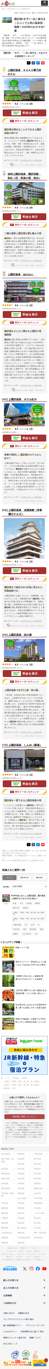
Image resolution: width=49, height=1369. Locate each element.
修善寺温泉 (38, 1188)
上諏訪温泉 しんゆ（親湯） (25, 745)
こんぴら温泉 (39, 1213)
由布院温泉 (38, 1238)
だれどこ (21, 1251)
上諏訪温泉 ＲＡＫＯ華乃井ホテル (24, 72)
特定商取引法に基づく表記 (32, 1331)
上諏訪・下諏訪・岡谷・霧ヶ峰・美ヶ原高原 (28, 913)
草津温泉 (37, 1169)
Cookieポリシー (10, 1331)
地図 (23, 107)
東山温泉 (37, 1164)
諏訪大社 (16, 908)
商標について (35, 1337)
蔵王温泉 (4, 1169)
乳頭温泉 (20, 1159)
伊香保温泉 (5, 1174)
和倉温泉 (20, 1193)
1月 (26, 925)
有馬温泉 (20, 1208)
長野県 (37, 903)
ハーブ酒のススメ (39, 1259)
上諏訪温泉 (17, 925)
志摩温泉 (4, 1238)
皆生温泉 (37, 1218)
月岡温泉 (20, 1183)
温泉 (24, 929)
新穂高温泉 (38, 1203)
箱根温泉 (20, 1233)
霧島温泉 (4, 1228)
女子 (21, 903)
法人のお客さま (11, 1287)
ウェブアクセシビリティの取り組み (18, 1319)
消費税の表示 (23, 1313)
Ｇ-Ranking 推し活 (8, 1259)
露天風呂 (33, 929)
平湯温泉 (20, 1203)
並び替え (6, 887)
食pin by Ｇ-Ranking (23, 1259)
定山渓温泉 (5, 1154)
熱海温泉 (4, 1243)
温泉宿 (15, 934)
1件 (31, 429)
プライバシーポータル (35, 1325)
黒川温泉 (37, 1223)
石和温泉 (37, 1183)
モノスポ (42, 1254)
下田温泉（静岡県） (7, 1194)
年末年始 (16, 929)
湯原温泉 (4, 1223)
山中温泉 (37, 1193)
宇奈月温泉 (38, 1198)
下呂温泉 (4, 1203)
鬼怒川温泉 (5, 1178)
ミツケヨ (27, 1257)
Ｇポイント (35, 1248)
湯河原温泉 (5, 1188)
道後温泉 (20, 1213)
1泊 (36, 934)
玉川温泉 (37, 1228)
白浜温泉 (37, 1208)
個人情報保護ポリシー (12, 1325)
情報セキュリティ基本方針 (14, 1337)
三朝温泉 (4, 1218)
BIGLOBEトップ (10, 1343)
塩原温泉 (20, 1178)
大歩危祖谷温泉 (23, 1238)
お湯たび (37, 1251)
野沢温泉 (37, 1178)
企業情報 (7, 1295)
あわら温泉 (21, 1198)
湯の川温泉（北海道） (7, 1160)
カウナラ (19, 1257)
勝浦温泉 (4, 1213)
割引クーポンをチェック (27, 121)
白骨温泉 (4, 1183)
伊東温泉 (20, 1188)
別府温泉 (20, 1223)
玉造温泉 (20, 1218)
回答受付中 (24, 878)
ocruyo (29, 1251)
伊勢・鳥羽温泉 (40, 1233)
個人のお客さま (11, 1280)
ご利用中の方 (9, 1303)
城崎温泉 (4, 1208)
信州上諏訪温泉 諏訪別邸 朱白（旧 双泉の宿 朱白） (24, 176)
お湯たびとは (12, 1248)
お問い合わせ (9, 1313)
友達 (14, 903)
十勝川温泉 (38, 1154)
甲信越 (29, 903)
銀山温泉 (20, 1169)
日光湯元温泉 (6, 1233)
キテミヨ (21, 1254)
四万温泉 (37, 1174)
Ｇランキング (11, 1251)
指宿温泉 (20, 1243)
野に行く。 (10, 1257)
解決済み (39, 878)
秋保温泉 (20, 1164)
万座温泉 (20, 1174)
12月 (32, 925)
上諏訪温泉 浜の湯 (20, 634)
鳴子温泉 (37, 1159)
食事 (41, 929)
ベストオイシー (31, 1254)
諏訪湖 (25, 908)
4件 (31, 104)
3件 (31, 305)
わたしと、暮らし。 (8, 1254)
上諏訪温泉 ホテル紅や (22, 399)
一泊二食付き (26, 934)
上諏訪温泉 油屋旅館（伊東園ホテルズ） (25, 512)
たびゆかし (36, 1257)
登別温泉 (20, 1154)
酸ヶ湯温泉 (21, 1228)
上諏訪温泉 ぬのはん (20, 274)
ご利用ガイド (24, 1248)
